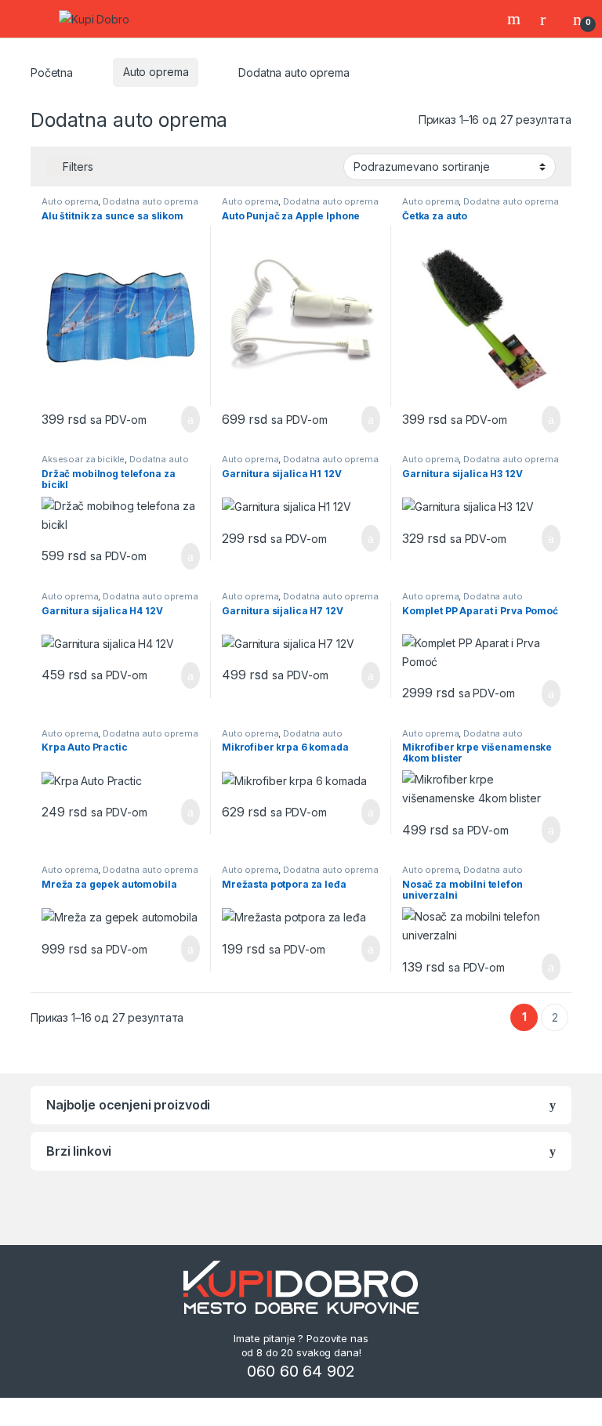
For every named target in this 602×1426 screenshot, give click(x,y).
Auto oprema (155, 71)
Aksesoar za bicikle (83, 459)
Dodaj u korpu (185, 419)
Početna (52, 71)
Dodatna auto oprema (150, 201)
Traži (515, 18)
